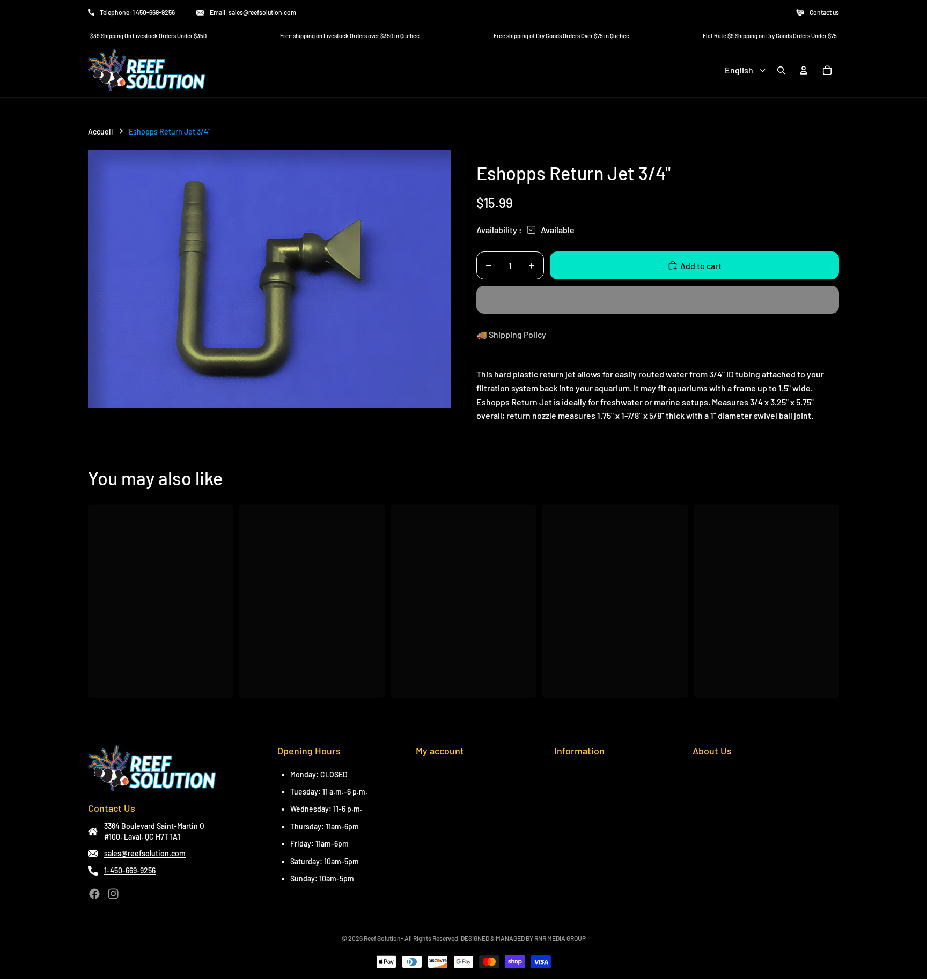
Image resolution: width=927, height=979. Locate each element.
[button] (657, 300)
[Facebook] (94, 893)
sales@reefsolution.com (145, 853)
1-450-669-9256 (130, 870)
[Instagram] (113, 893)
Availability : (499, 230)
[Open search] (781, 70)
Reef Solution (382, 938)
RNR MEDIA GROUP (560, 938)
